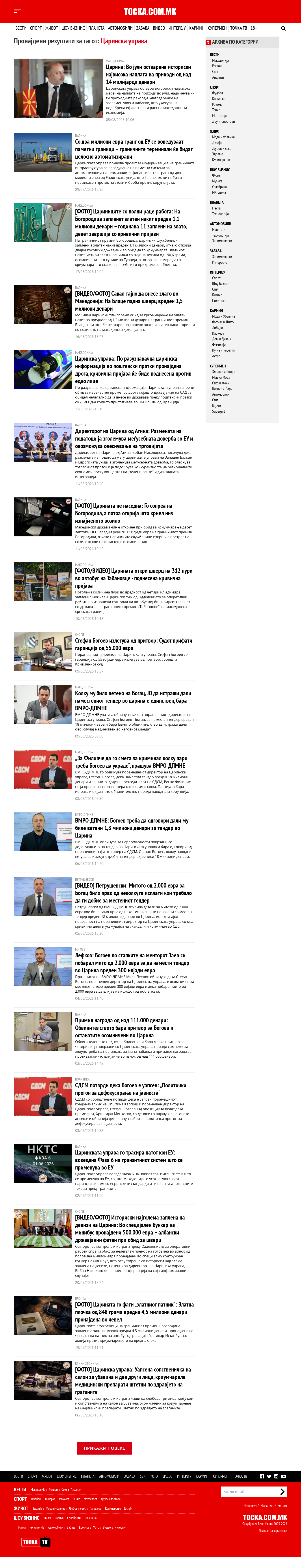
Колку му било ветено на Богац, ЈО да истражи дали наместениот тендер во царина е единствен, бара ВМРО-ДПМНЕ (133, 701)
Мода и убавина (223, 137)
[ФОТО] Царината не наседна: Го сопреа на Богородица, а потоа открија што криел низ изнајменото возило (124, 513)
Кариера (218, 333)
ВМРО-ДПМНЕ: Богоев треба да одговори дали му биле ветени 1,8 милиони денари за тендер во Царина (131, 828)
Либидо (217, 328)
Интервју (177, 28)
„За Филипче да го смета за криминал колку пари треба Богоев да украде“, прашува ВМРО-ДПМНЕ (131, 762)
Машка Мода (221, 377)
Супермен (217, 28)
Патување (95, 1509)
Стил (215, 289)
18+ (254, 28)
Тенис (216, 110)
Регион (217, 66)
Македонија (220, 60)
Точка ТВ (238, 28)
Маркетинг (267, 1506)
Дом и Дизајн (221, 339)
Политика (218, 300)
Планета (96, 28)
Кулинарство (221, 160)
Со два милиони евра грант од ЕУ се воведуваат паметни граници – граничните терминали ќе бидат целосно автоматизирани (134, 149)
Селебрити (219, 187)
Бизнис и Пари (222, 389)
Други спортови (111, 1499)
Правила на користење (273, 1531)
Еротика (84, 1527)
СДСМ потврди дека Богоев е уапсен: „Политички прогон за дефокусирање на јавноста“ (130, 1089)
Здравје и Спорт (223, 371)
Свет (215, 71)
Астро (216, 356)
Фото (154, 1476)
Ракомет (218, 104)
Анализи (218, 77)
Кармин (196, 28)
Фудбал (217, 93)
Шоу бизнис (73, 28)
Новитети (218, 229)
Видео (159, 28)
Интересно (219, 262)
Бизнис (217, 295)
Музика (217, 181)
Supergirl (218, 411)
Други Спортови (223, 121)
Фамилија (219, 345)
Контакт (282, 1506)
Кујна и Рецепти (223, 350)
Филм (216, 175)
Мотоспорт (219, 115)
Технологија (220, 214)
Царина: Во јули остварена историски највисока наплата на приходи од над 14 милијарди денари (148, 74)
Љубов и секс (221, 148)
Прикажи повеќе (104, 1448)
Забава (142, 28)
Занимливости (222, 241)
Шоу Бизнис (220, 284)
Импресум (250, 1506)
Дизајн (217, 143)
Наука (216, 208)
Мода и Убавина (223, 316)
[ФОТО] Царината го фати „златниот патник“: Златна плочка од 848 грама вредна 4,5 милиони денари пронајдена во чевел (134, 1312)
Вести (20, 28)
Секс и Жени (220, 383)
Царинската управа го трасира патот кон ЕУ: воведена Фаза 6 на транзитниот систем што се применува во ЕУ (129, 1160)
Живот (51, 28)
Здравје (217, 154)
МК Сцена (219, 192)
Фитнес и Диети (223, 322)
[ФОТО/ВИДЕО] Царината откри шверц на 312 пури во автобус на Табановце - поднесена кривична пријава (134, 578)
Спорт (36, 28)
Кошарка (218, 98)
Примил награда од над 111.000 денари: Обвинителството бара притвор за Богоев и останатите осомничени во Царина (124, 1028)
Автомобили (120, 28)
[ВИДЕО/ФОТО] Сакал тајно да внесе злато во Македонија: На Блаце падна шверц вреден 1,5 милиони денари (129, 301)
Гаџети (216, 406)
